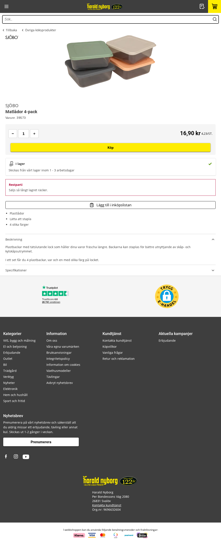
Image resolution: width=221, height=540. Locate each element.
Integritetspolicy (58, 359)
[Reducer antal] (12, 133)
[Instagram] (16, 457)
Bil (5, 365)
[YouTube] (26, 457)
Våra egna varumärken (62, 346)
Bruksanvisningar (59, 353)
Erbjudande (11, 353)
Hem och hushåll (15, 395)
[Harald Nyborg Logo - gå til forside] (105, 6)
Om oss (51, 340)
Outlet (7, 359)
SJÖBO (12, 105)
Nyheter (9, 383)
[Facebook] (6, 457)
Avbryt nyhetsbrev (59, 383)
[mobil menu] (6, 6)
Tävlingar (53, 377)
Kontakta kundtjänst (117, 340)
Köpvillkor (110, 346)
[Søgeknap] (215, 19)
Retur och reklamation (119, 359)
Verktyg (8, 377)
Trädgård (10, 371)
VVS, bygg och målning (19, 340)
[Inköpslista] (202, 6)
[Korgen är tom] (214, 6)
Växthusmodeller (58, 371)
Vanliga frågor (113, 353)
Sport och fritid (14, 401)
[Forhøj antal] (34, 133)
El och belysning (15, 346)
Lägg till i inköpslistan (113, 204)
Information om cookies (63, 365)
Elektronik (10, 389)
